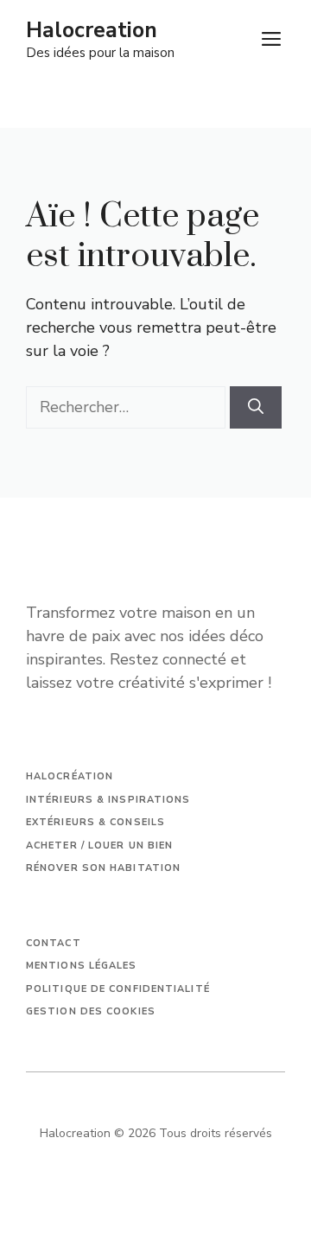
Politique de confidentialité (118, 988)
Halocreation (91, 30)
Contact (53, 943)
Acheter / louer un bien (99, 845)
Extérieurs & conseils (95, 822)
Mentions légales (81, 965)
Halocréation (69, 776)
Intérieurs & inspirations (108, 799)
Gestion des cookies (91, 1011)
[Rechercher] (256, 407)
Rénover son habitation (103, 867)
